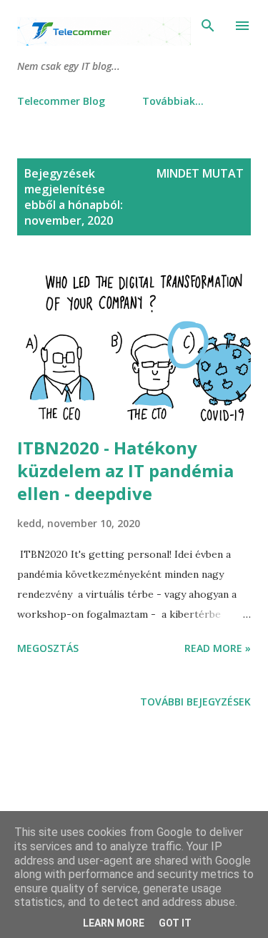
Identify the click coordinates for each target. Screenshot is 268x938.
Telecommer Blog (61, 101)
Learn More (113, 923)
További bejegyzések (195, 701)
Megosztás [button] (48, 648)
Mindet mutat (200, 173)
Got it (175, 923)
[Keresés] (208, 25)
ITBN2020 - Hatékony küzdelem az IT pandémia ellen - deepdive (125, 470)
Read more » (217, 648)
